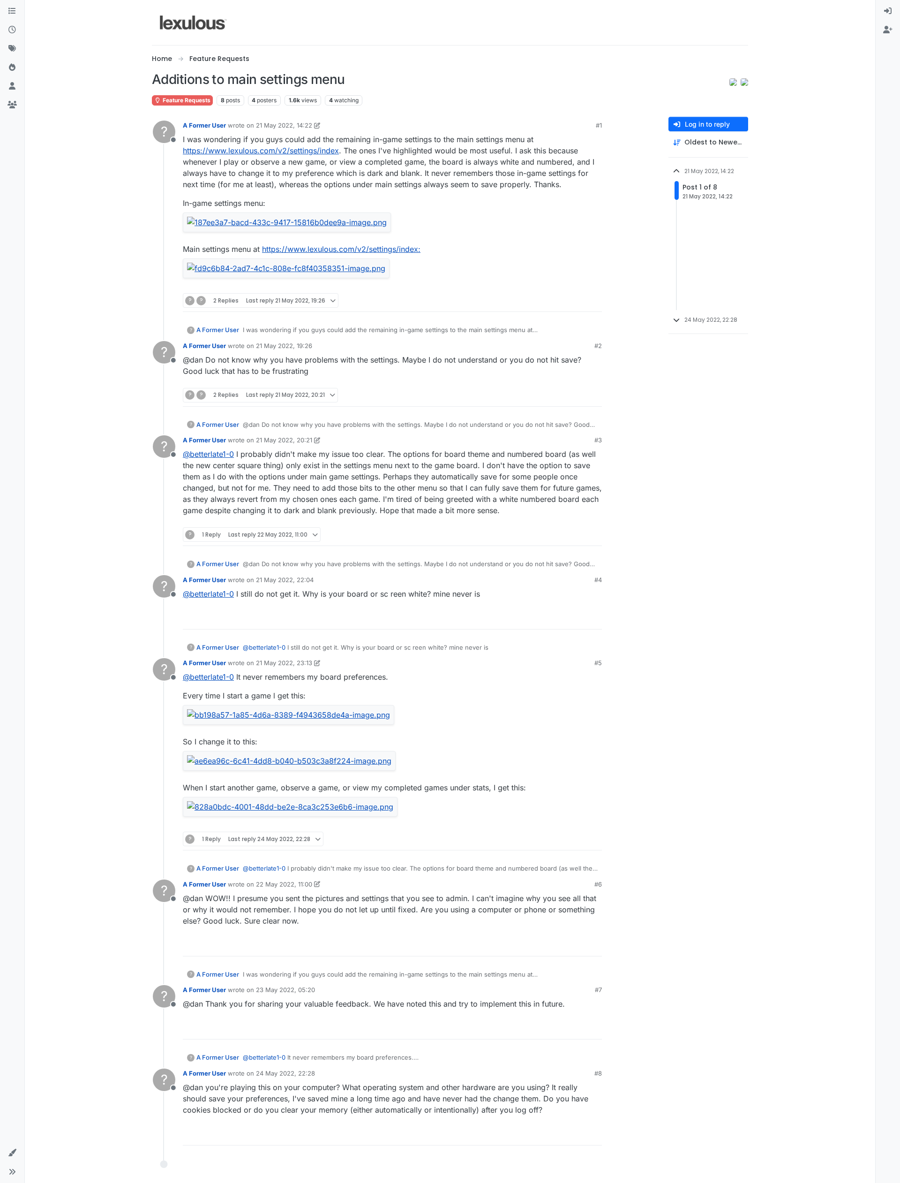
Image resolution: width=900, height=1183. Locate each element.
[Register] (887, 30)
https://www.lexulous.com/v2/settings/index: (341, 249)
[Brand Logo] (193, 22)
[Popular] (12, 67)
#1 (599, 125)
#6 (598, 884)
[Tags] (12, 48)
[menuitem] (887, 11)
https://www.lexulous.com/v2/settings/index (261, 150)
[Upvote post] (558, 300)
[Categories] (12, 11)
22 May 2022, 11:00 (284, 884)
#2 (598, 345)
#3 (598, 440)
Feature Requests (185, 100)
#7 (598, 989)
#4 (598, 580)
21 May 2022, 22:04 (285, 580)
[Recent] (12, 30)
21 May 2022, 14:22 (284, 125)
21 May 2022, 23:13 (284, 663)
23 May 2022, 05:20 (285, 989)
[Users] (12, 86)
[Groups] (12, 105)
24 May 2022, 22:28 (285, 1073)
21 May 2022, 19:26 (284, 345)
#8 (598, 1073)
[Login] (887, 11)
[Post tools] (593, 300)
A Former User (204, 125)
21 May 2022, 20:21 (284, 440)
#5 (598, 663)
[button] (12, 1152)
